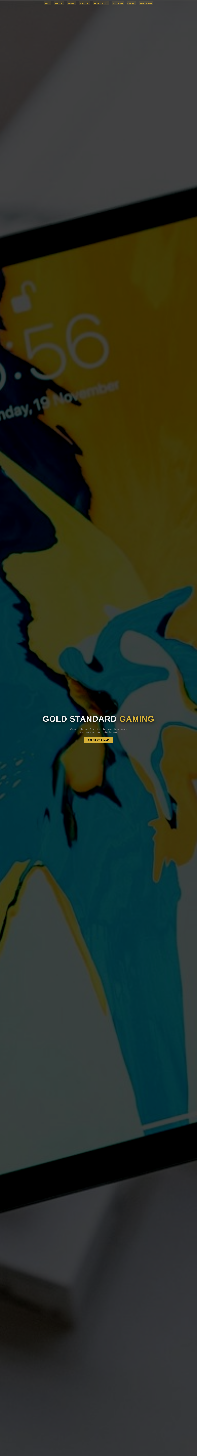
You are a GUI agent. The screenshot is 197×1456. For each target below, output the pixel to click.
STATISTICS (85, 3)
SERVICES (59, 3)
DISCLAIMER (118, 3)
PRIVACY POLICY (101, 3)
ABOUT (48, 3)
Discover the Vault (98, 740)
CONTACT (131, 3)
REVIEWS (72, 3)
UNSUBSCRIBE (146, 3)
